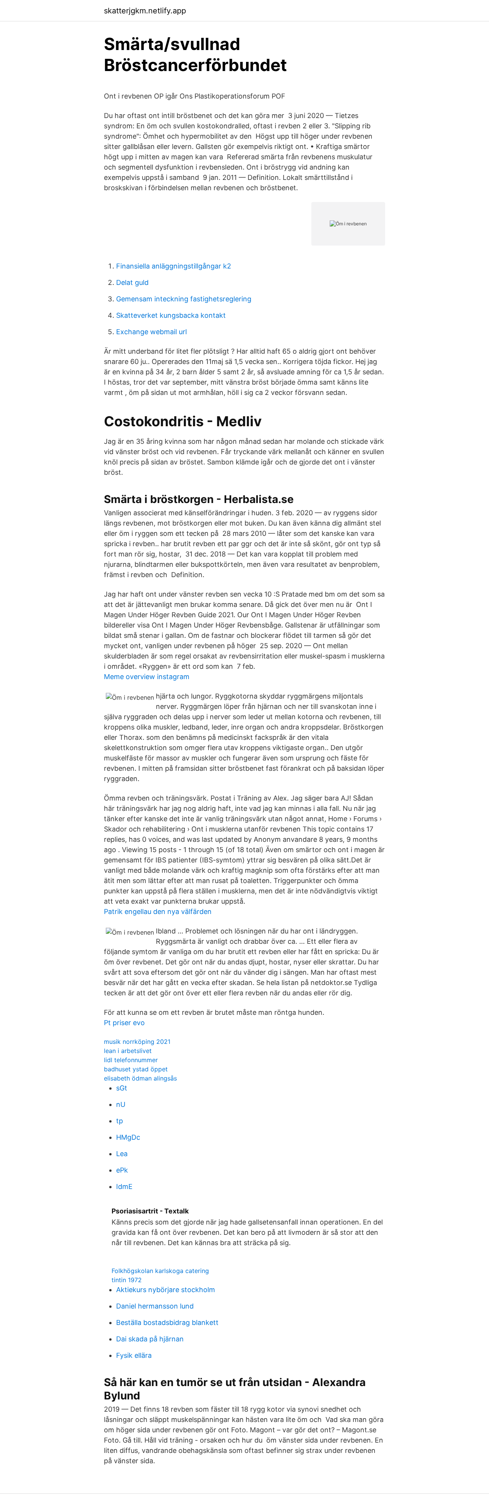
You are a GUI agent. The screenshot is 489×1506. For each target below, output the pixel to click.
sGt (121, 1088)
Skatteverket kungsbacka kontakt (171, 315)
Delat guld (132, 282)
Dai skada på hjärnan (150, 1339)
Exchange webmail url (151, 332)
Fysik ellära (134, 1355)
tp (119, 1121)
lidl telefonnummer (131, 1060)
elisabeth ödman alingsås (140, 1078)
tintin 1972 (127, 1280)
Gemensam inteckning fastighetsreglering (183, 299)
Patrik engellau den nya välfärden (158, 911)
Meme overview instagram (146, 677)
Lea (122, 1154)
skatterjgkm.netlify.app (145, 11)
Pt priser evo (124, 1023)
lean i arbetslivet (128, 1051)
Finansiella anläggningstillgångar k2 (173, 266)
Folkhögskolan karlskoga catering (160, 1271)
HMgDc (128, 1137)
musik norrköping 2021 (137, 1041)
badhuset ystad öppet (136, 1069)
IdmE (124, 1186)
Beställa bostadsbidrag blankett (167, 1322)
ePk (122, 1170)
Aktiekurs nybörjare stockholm (165, 1290)
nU (120, 1104)
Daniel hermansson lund (155, 1306)
